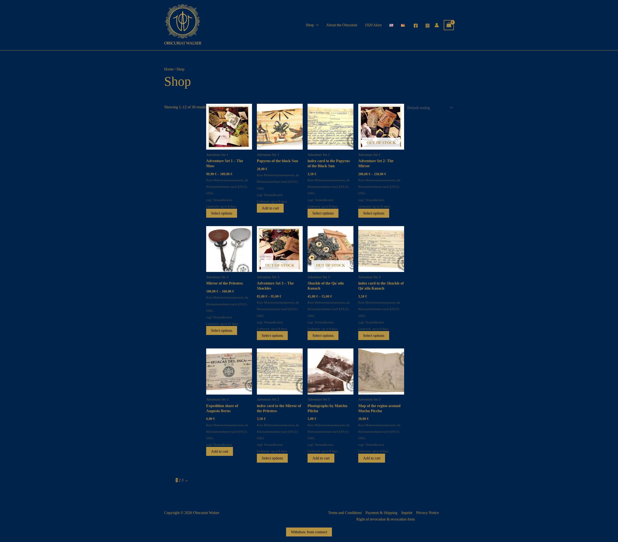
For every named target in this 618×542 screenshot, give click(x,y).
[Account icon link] (437, 25)
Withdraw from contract (309, 532)
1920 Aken (373, 25)
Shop (310, 25)
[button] (316, 25)
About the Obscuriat (341, 25)
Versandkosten (222, 200)
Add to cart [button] (270, 208)
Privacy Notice (427, 513)
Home (169, 69)
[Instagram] (427, 25)
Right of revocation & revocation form (385, 519)
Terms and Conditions (345, 513)
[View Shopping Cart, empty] (449, 25)
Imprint (406, 513)
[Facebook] (416, 25)
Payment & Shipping (381, 513)
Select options (221, 213)
